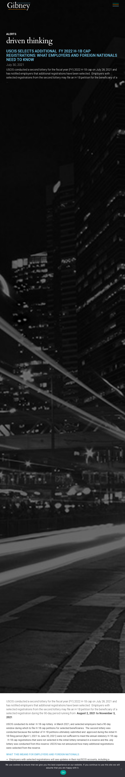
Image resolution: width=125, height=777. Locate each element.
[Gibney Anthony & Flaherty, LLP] (18, 5)
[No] (121, 768)
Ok (63, 772)
